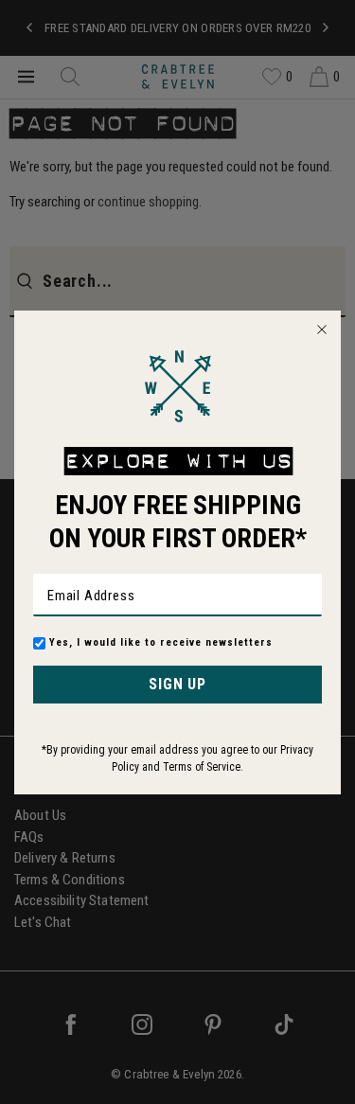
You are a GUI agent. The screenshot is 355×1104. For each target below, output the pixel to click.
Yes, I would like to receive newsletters (161, 642)
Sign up (177, 684)
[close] (321, 329)
